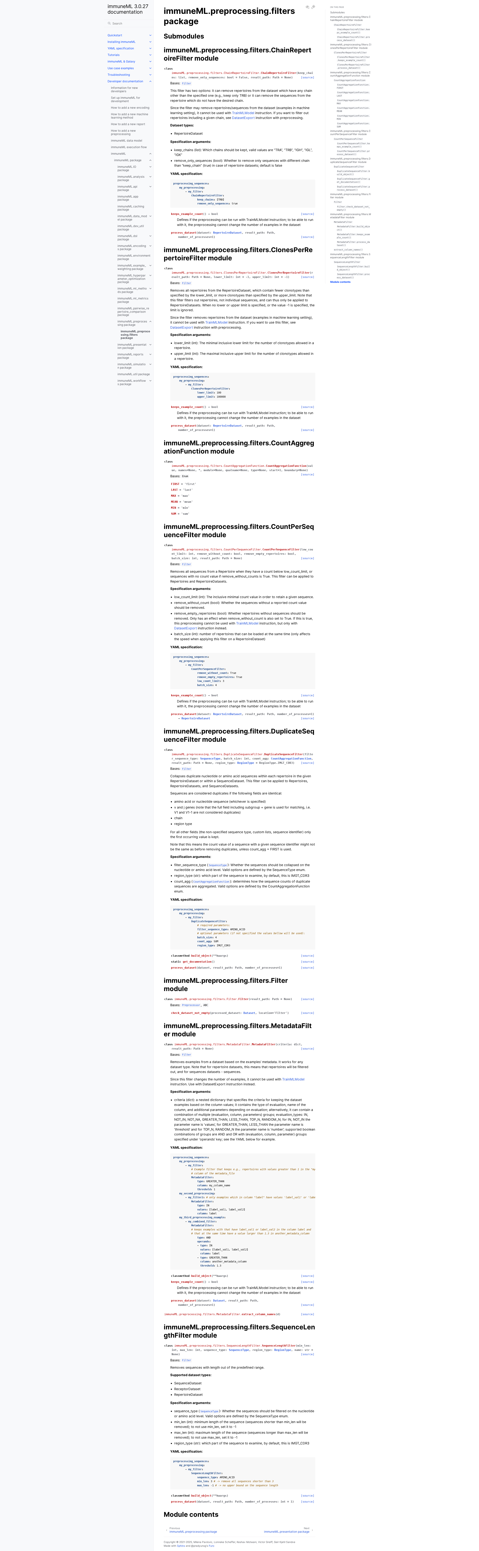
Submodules (337, 12)
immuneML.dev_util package (131, 227)
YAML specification (121, 48)
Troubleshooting (119, 74)
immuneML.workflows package (132, 382)
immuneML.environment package (134, 257)
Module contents (340, 281)
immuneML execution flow (129, 147)
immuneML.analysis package (131, 178)
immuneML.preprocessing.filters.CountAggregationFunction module (350, 74)
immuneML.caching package (131, 208)
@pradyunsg (198, 1545)
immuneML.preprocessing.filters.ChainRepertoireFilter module (350, 18)
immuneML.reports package (130, 356)
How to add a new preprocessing (123, 132)
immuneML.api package (127, 188)
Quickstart (115, 35)
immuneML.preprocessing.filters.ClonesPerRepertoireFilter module (350, 46)
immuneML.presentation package (132, 346)
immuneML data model (126, 140)
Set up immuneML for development (125, 99)
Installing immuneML (122, 42)
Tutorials (114, 55)
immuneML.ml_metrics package (133, 300)
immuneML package (127, 160)
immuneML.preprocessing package (132, 323)
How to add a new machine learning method (129, 115)
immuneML (118, 153)
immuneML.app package (128, 198)
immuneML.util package (134, 374)
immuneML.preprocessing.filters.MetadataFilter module (350, 216)
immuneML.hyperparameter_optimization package (132, 279)
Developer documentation (125, 81)
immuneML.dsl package (127, 237)
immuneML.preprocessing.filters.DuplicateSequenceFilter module (350, 160)
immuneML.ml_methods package (132, 290)
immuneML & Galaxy (121, 61)
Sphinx (181, 1545)
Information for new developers (124, 89)
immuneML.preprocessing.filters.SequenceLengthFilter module (350, 256)
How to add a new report (128, 124)
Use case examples (121, 68)
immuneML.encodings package (132, 247)
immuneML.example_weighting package (132, 267)
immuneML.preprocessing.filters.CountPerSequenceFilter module (350, 132)
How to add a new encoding (130, 107)
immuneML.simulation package (132, 365)
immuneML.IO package (127, 168)
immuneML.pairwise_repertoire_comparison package (133, 312)
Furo (211, 1545)
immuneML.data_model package (132, 217)
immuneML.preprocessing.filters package (135, 335)
